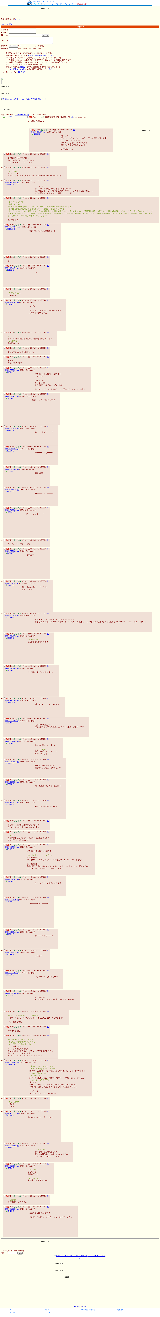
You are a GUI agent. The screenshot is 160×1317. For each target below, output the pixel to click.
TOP (11, 1310)
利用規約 (120, 1310)
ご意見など (49, 1312)
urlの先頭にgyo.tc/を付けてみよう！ (46, 1)
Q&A (47, 1310)
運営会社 (12, 1312)
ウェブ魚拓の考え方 (88, 1310)
